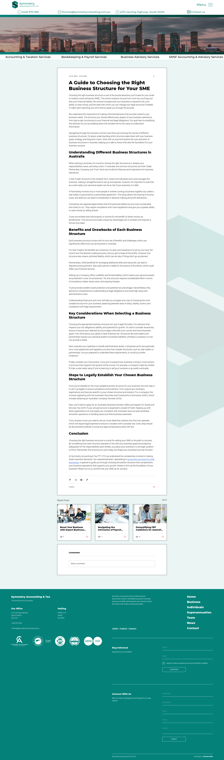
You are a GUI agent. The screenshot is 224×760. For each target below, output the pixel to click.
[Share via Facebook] (70, 480)
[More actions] (153, 76)
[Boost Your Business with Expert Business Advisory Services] (74, 513)
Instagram (132, 628)
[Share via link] (87, 480)
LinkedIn (115, 628)
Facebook (123, 628)
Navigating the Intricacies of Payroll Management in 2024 (110, 528)
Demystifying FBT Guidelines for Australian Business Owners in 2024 (150, 528)
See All (164, 500)
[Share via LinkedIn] (81, 480)
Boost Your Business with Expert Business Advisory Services (72, 528)
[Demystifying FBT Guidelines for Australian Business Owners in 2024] (150, 513)
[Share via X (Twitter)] (76, 480)
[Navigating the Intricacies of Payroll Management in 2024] (112, 513)
